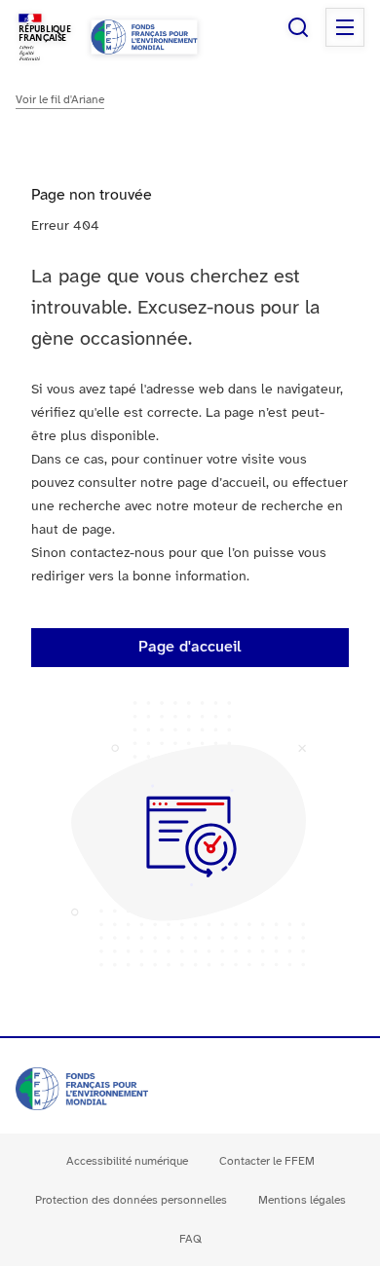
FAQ (190, 1239)
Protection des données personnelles (131, 1200)
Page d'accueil (190, 647)
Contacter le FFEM (267, 1161)
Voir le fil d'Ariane (60, 99)
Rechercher (298, 27)
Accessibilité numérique (127, 1161)
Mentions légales (302, 1200)
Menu (344, 27)
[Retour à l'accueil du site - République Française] (144, 37)
